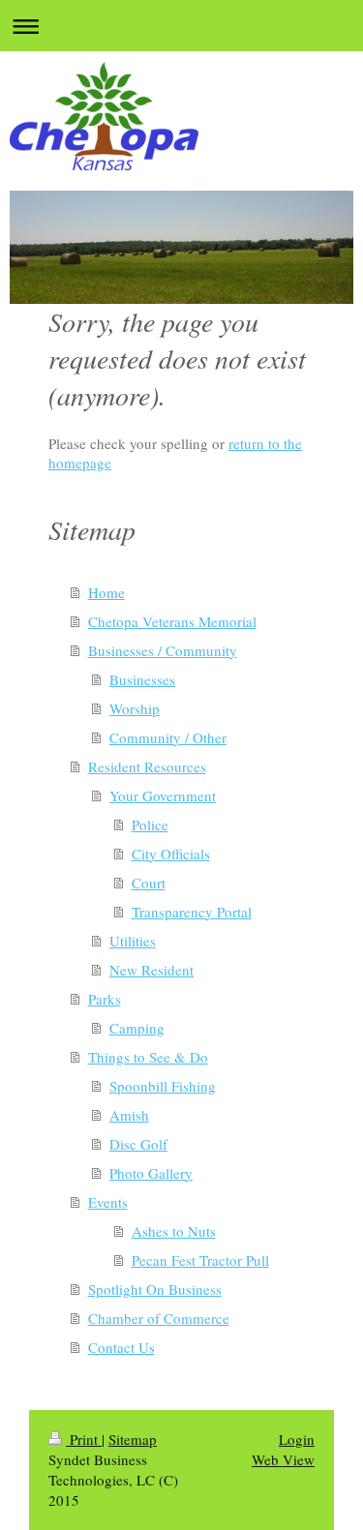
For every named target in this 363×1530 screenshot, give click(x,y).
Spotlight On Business (155, 1289)
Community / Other (168, 737)
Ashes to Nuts (174, 1231)
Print (84, 1439)
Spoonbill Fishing (162, 1085)
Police (150, 824)
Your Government (162, 795)
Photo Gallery (151, 1173)
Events (108, 1202)
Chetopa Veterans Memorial (172, 621)
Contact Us (121, 1347)
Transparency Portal (192, 911)
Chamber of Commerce (158, 1318)
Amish (129, 1115)
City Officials (171, 853)
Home (106, 592)
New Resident (151, 969)
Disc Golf (138, 1144)
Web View (283, 1459)
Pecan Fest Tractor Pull (200, 1260)
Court (149, 882)
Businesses (142, 679)
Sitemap (132, 1439)
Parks (104, 998)
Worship (134, 708)
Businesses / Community (162, 650)
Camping (137, 1027)
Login (297, 1439)
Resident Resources (147, 766)
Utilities (132, 940)
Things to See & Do (148, 1056)
